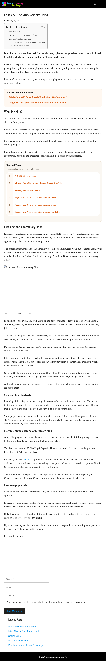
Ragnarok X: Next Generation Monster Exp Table (37, 211)
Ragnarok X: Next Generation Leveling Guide (35, 204)
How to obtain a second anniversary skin (29, 42)
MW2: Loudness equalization (22, 626)
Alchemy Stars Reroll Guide (27, 190)
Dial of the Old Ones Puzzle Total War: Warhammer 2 (38, 97)
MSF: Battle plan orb (18, 640)
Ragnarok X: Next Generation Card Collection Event (37, 102)
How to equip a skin (21, 45)
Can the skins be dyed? (22, 39)
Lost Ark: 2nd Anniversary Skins (22, 35)
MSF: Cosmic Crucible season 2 (23, 631)
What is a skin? (14, 31)
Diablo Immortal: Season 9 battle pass (26, 645)
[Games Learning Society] (12, 4)
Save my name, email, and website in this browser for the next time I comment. (46, 602)
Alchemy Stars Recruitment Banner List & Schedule (38, 183)
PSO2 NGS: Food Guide (25, 176)
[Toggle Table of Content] (42, 27)
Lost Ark (27, 459)
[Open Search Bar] (95, 4)
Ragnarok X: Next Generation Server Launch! (36, 197)
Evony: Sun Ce (15, 635)
